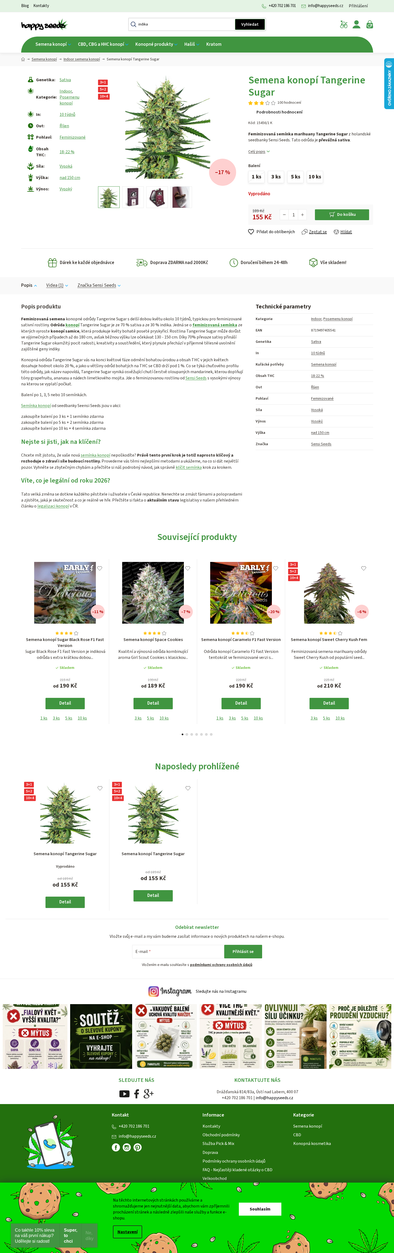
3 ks (56, 718)
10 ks (82, 718)
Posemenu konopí (69, 100)
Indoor (66, 91)
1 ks (43, 718)
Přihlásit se (243, 952)
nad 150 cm (70, 178)
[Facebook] (136, 1093)
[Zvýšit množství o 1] (302, 215)
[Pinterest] (139, 1149)
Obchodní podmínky (221, 1135)
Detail (65, 703)
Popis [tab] (26, 285)
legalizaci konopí (53, 506)
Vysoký (66, 189)
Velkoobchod (215, 1179)
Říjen (64, 126)
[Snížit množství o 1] (284, 215)
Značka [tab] (96, 285)
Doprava (210, 1153)
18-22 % (67, 152)
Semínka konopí (36, 406)
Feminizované (73, 137)
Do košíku (346, 214)
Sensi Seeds (196, 378)
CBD (297, 1135)
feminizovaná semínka (215, 325)
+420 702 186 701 (282, 6)
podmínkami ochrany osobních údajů (221, 964)
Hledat (250, 24)
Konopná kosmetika (312, 1144)
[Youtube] (124, 1093)
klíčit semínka (189, 467)
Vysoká (66, 166)
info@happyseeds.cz (325, 6)
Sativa (65, 80)
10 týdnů (67, 115)
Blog (25, 6)
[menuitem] (53, 45)
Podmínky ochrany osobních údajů (234, 1161)
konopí (72, 325)
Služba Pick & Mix (218, 1144)
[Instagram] (127, 1147)
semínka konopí (95, 455)
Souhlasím (260, 1209)
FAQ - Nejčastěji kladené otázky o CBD (237, 1170)
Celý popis (256, 151)
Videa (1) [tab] (55, 285)
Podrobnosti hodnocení (279, 112)
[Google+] (149, 1093)
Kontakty (41, 6)
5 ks (68, 718)
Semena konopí (323, 364)
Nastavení (128, 1232)
